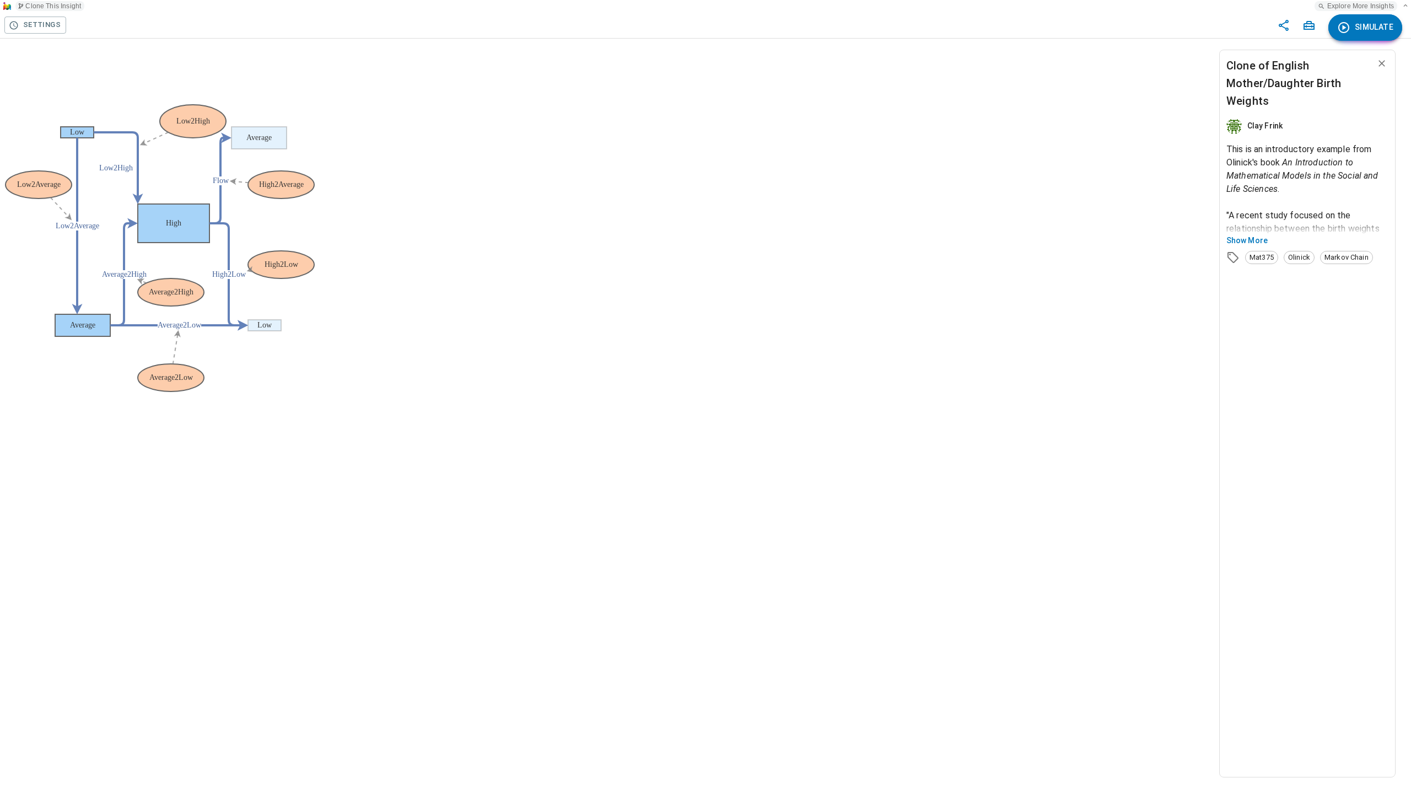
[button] (1261, 257)
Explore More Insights (1360, 6)
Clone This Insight (53, 6)
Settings (42, 24)
